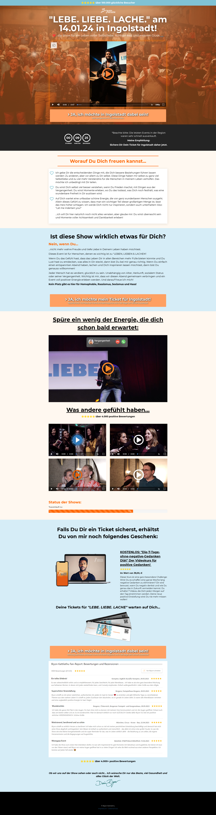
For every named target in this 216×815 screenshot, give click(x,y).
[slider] (58, 96)
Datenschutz (113, 808)
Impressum (102, 808)
